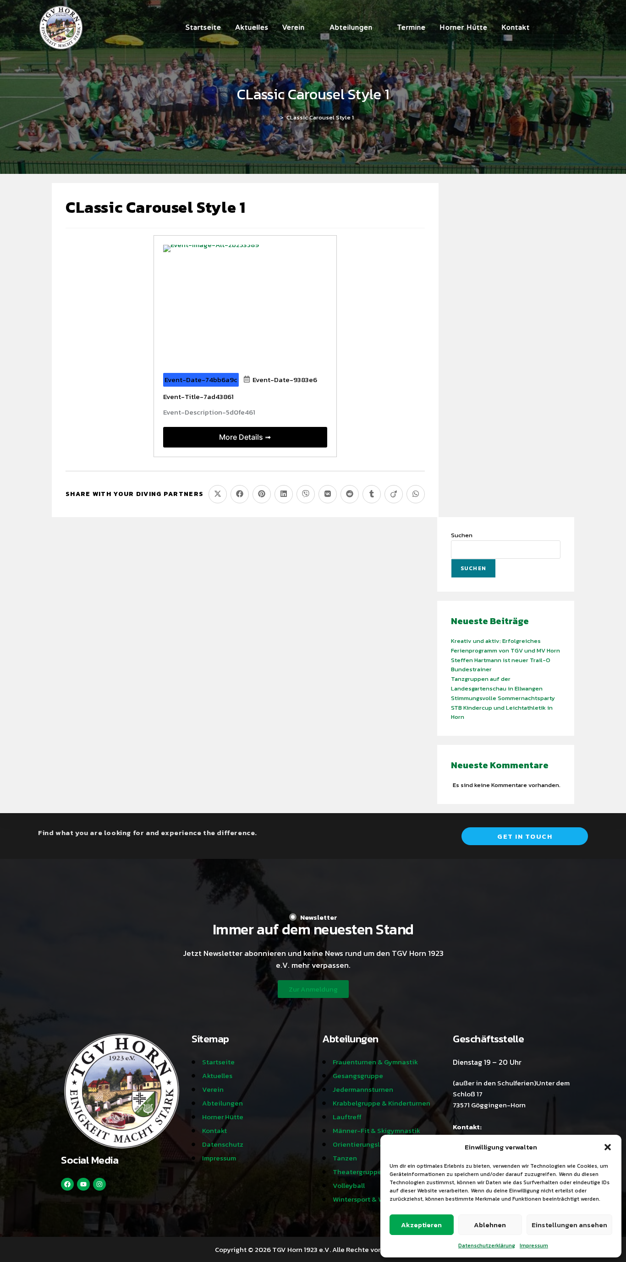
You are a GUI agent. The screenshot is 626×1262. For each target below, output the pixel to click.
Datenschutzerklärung (486, 1245)
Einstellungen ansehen (569, 1224)
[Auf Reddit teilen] (349, 494)
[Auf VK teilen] (327, 494)
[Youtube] (83, 1184)
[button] (607, 1147)
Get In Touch (524, 836)
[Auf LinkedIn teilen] (284, 494)
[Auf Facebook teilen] (240, 494)
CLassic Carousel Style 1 (320, 117)
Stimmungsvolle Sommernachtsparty (503, 698)
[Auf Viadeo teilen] (393, 494)
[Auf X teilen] (218, 494)
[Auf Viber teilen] (306, 494)
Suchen (461, 535)
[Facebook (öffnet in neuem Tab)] (546, 27)
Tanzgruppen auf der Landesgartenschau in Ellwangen (497, 683)
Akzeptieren (421, 1224)
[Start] (275, 117)
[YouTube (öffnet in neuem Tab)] (572, 27)
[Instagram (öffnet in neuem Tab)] (559, 27)
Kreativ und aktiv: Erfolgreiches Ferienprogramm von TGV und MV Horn (505, 645)
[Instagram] (99, 1184)
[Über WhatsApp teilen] (415, 494)
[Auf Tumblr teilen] (371, 494)
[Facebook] (67, 1184)
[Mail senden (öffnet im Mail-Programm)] (585, 27)
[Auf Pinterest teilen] (262, 494)
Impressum (534, 1245)
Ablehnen (490, 1224)
